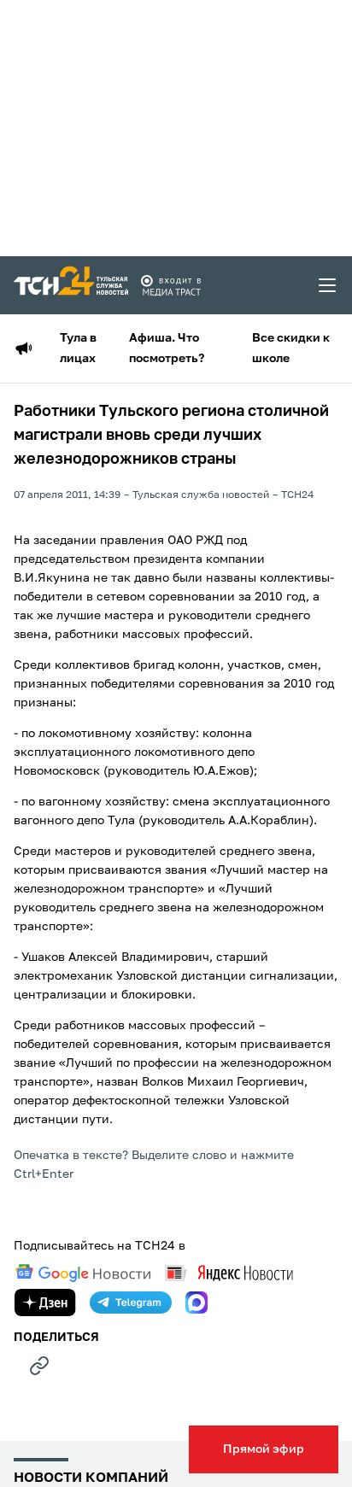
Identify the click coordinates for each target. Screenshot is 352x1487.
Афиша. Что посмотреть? (166, 348)
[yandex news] (229, 1273)
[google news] (83, 1273)
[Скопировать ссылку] (39, 1365)
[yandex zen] (45, 1302)
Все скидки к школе (291, 348)
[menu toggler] (328, 285)
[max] (196, 1302)
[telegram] (131, 1302)
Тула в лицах (78, 348)
